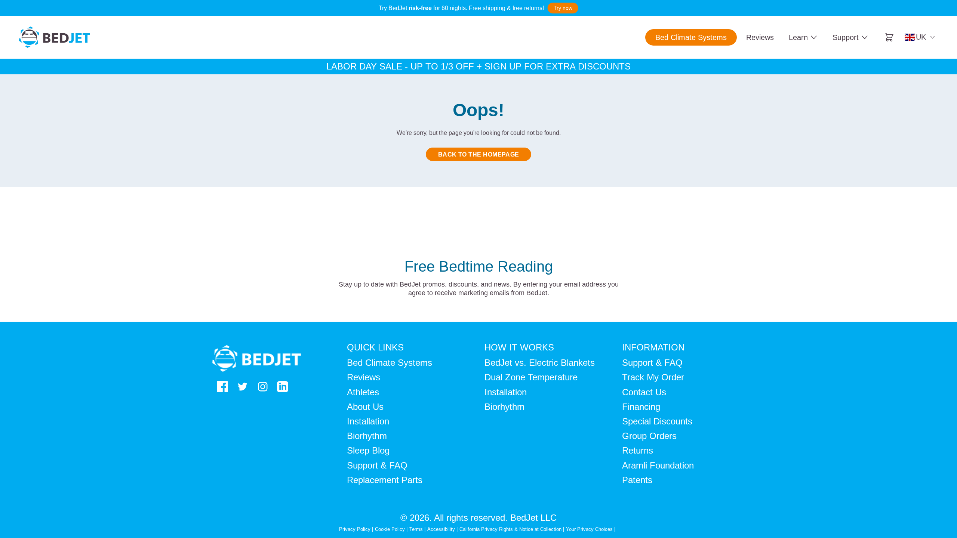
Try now (563, 8)
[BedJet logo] (54, 37)
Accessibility (441, 529)
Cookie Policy (390, 529)
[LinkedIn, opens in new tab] (282, 386)
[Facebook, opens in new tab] (222, 386)
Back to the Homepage (478, 154)
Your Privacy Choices (589, 529)
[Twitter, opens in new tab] (242, 386)
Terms (416, 529)
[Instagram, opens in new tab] (262, 386)
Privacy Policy (354, 529)
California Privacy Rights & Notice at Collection (511, 529)
